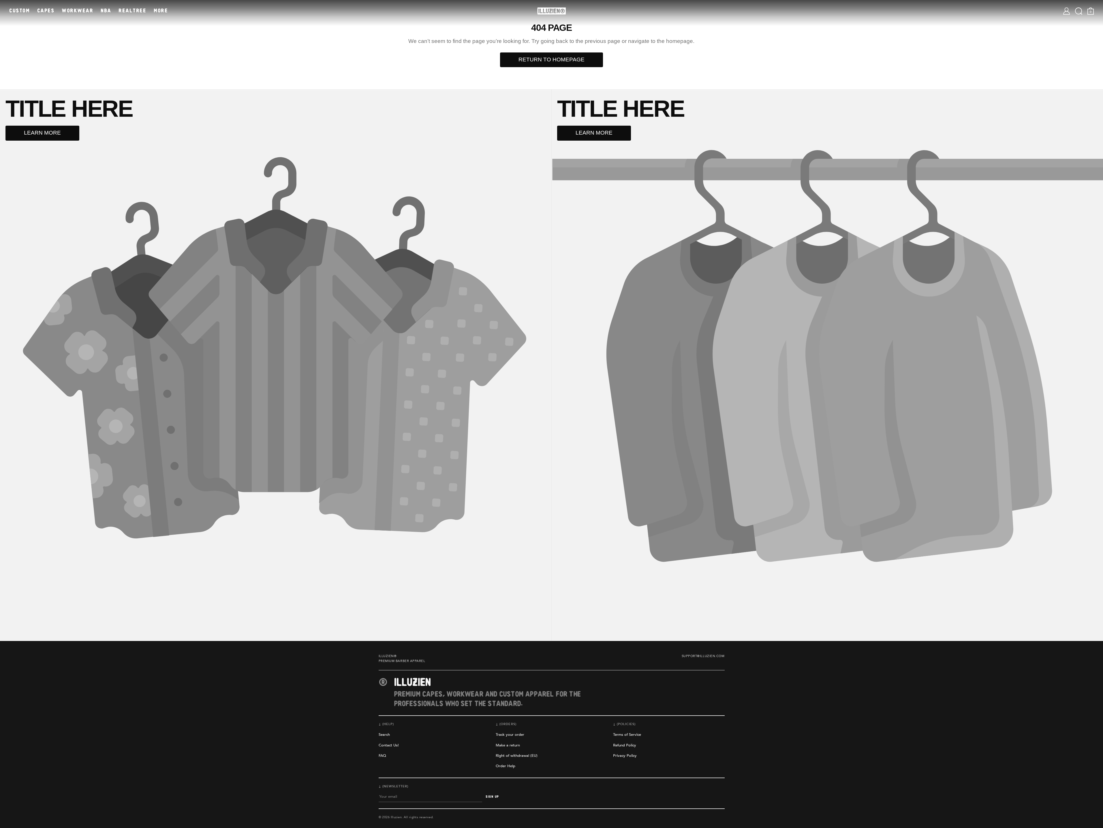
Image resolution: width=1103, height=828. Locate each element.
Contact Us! (389, 745)
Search (384, 734)
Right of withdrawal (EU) (517, 755)
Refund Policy (624, 745)
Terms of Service (627, 734)
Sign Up (492, 796)
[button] (1078, 11)
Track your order (510, 734)
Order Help (505, 766)
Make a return (508, 745)
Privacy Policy (625, 755)
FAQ (382, 755)
